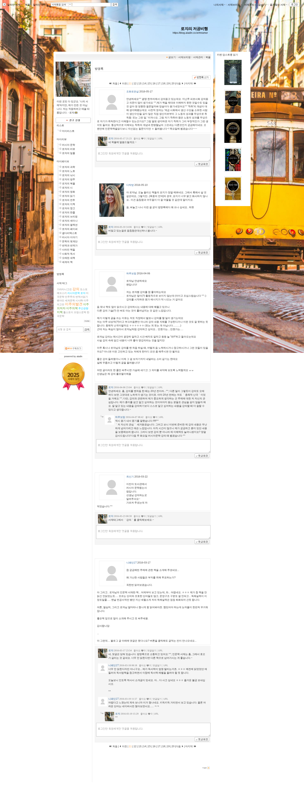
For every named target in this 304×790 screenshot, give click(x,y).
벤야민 (60, 300)
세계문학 (70, 300)
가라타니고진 (64, 289)
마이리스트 (68, 131)
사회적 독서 (68, 253)
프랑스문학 (80, 312)
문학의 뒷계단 (70, 241)
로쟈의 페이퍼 (70, 229)
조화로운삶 (132, 91)
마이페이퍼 (63, 161)
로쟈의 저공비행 (194, 28)
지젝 (60, 312)
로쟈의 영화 (68, 191)
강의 (75, 289)
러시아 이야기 (70, 237)
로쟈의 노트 (68, 171)
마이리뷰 (62, 139)
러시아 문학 (68, 144)
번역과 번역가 (70, 245)
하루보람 (131, 273)
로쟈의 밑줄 (68, 153)
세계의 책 (67, 262)
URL (160, 138)
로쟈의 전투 (68, 200)
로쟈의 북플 (68, 183)
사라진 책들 (68, 249)
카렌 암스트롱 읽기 (227, 54)
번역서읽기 (81, 296)
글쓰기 (262, 4)
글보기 (172, 57)
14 (144, 83)
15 (149, 83)
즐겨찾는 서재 (277, 4)
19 (168, 83)
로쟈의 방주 (68, 179)
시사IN (79, 300)
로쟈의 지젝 (68, 204)
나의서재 (219, 4)
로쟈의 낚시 (68, 175)
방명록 (60, 274)
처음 (114, 83)
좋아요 (137, 138)
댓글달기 (151, 138)
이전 (124, 83)
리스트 (60, 125)
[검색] (87, 329)
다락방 (130, 185)
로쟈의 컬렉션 (70, 224)
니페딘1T (131, 562)
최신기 (130, 476)
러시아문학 (73, 293)
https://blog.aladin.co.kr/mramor (190, 32)
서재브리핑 (234, 4)
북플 (27, 4)
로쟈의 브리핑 (70, 216)
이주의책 (72, 308)
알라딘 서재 (13, 4)
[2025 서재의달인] (73, 376)
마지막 (189, 83)
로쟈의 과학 (68, 167)
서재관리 (249, 4)
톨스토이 (68, 312)
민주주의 (70, 296)
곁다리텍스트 (69, 233)
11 (130, 83)
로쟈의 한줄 (68, 212)
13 (140, 83)
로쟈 (82, 293)
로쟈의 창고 (68, 208)
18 (164, 83)
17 (159, 83)
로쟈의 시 (67, 187)
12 (135, 83)
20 (173, 83)
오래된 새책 (68, 258)
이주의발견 (74, 304)
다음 (178, 83)
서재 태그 (62, 283)
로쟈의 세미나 (70, 220)
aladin (79, 356)
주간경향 (83, 308)
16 (154, 83)
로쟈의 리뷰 (68, 149)
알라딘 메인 (39, 4)
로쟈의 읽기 (68, 196)
